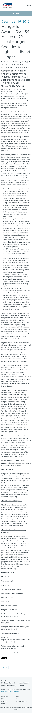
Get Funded (4, 701)
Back (5, 667)
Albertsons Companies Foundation (10, 691)
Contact (3, 703)
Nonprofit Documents (21, 701)
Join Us (3, 699)
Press (17, 696)
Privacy (18, 699)
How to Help (4, 696)
